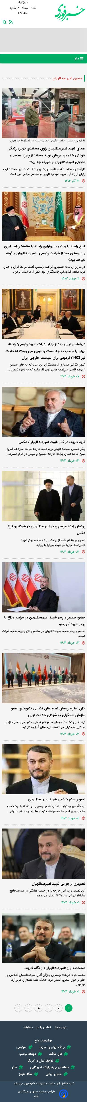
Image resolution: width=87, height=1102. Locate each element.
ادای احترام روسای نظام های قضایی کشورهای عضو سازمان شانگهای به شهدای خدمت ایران (48, 712)
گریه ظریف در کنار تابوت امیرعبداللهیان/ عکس (52, 442)
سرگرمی (21, 1047)
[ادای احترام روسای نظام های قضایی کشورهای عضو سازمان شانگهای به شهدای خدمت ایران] (43, 678)
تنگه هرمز (25, 1074)
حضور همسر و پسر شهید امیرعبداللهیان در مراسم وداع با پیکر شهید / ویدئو (44, 621)
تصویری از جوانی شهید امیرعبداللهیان (58, 884)
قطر (14, 1067)
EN (20, 13)
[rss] (10, 21)
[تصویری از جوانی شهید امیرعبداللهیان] (43, 854)
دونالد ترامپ (27, 1054)
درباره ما (61, 1027)
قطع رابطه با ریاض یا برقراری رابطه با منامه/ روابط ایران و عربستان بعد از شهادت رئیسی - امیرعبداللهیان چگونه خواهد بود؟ (44, 253)
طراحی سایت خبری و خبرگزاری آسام (36, 1094)
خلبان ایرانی (54, 1074)
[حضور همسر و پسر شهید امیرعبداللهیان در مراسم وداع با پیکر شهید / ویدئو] (43, 587)
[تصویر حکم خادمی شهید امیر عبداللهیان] (43, 769)
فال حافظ (55, 1054)
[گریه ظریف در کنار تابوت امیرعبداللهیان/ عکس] (43, 412)
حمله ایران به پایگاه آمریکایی (49, 1067)
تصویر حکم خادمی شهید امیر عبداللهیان (56, 799)
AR (25, 13)
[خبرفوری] (64, 13)
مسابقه (28, 1027)
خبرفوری (29, 1083)
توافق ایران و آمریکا (40, 1060)
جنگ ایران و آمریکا (52, 1047)
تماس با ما (44, 1027)
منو (77, 58)
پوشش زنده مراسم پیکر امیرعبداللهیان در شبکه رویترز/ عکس (46, 530)
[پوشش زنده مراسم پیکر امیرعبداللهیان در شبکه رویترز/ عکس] (43, 496)
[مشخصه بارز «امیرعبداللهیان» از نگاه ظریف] (43, 938)
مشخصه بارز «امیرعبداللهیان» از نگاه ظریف (54, 968)
